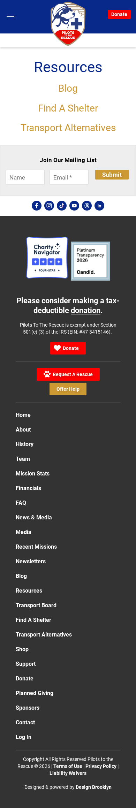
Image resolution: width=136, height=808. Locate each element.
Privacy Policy (100, 766)
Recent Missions (36, 546)
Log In (23, 737)
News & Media (34, 517)
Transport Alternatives (68, 128)
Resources (29, 590)
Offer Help (68, 390)
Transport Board (36, 605)
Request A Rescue (72, 374)
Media (23, 532)
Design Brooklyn (94, 787)
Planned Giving (34, 693)
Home (23, 415)
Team (23, 459)
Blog (68, 88)
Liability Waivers (68, 773)
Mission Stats (33, 473)
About (23, 429)
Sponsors (27, 707)
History (24, 444)
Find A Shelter (68, 108)
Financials (28, 488)
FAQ (21, 503)
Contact (25, 722)
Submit (112, 174)
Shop (22, 649)
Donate (119, 14)
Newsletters (31, 561)
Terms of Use (67, 766)
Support (26, 664)
